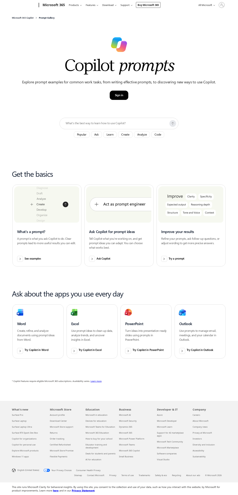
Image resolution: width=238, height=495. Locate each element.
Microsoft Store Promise (61, 450)
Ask (96, 134)
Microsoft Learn (164, 426)
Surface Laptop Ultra (22, 426)
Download (108, 5)
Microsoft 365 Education (97, 432)
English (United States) (28, 470)
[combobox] (116, 123)
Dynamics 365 (125, 426)
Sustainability (199, 456)
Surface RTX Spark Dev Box (25, 432)
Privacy (112, 475)
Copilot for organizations (24, 438)
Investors (197, 438)
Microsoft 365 (125, 432)
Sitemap (78, 475)
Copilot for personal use (24, 444)
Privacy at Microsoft (202, 432)
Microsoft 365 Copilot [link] (22, 18)
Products (74, 5)
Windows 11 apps (20, 456)
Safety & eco (161, 475)
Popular (81, 134)
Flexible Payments (58, 456)
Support (125, 5)
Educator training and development (96, 446)
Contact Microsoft (95, 475)
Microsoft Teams (127, 444)
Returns (53, 432)
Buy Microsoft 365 (148, 5)
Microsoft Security (128, 420)
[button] (172, 123)
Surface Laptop (19, 420)
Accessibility (198, 450)
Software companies (167, 453)
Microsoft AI (125, 414)
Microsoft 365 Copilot (129, 450)
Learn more (96, 381)
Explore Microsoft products (25, 450)
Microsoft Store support (61, 426)
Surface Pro (17, 414)
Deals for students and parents (100, 453)
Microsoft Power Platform (131, 438)
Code (158, 134)
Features (90, 5)
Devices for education (96, 420)
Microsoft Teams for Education (100, 426)
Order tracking (57, 438)
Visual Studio (163, 459)
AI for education (93, 459)
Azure (160, 414)
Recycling (176, 475)
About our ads (193, 475)
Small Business (126, 456)
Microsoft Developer (167, 420)
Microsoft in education (96, 414)
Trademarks (144, 475)
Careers (196, 414)
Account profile (57, 414)
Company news (200, 426)
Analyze (142, 134)
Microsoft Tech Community (170, 441)
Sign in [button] (119, 95)
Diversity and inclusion (204, 444)
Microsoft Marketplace (168, 447)
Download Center (58, 420)
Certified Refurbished (60, 444)
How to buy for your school (99, 438)
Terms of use (127, 475)
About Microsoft (200, 420)
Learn (110, 134)
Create (125, 134)
